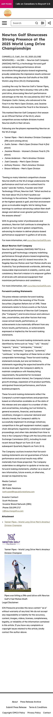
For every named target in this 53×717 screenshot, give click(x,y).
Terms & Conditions (38, 707)
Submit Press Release (16, 707)
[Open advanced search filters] (42, 23)
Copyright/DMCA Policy (13, 712)
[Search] (37, 23)
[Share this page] (49, 23)
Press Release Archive (30, 702)
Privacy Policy (34, 712)
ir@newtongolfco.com (12, 511)
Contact (47, 712)
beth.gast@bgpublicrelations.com (18, 491)
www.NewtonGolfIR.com (39, 240)
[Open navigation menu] (4, 23)
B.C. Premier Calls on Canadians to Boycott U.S (26, 4)
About (15, 702)
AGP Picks (6, 4)
